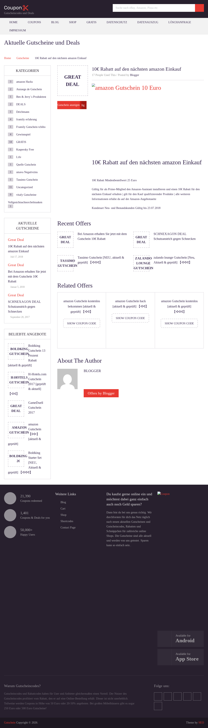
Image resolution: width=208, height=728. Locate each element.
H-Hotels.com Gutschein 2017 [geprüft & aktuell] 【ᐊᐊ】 (27, 383)
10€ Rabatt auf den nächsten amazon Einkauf (26, 249)
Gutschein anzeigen (68, 105)
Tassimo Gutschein (27, 179)
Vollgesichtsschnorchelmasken (25, 202)
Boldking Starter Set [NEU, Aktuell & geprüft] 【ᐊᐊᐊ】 (24, 462)
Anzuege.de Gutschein (29, 89)
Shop (72, 22)
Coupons (34, 22)
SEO (201, 722)
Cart (63, 508)
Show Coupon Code (81, 323)
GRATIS (91, 22)
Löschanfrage (179, 22)
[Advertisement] (180, 563)
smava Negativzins (27, 172)
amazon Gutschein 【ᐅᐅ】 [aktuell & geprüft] (24, 434)
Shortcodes (67, 521)
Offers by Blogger (101, 393)
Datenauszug (147, 22)
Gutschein (9, 722)
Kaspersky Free (25, 149)
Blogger (134, 75)
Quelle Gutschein (26, 164)
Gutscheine (22, 58)
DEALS (21, 104)
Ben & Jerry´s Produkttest (31, 96)
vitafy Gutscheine (26, 194)
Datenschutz (117, 22)
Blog (55, 22)
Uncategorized (24, 187)
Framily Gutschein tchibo (31, 126)
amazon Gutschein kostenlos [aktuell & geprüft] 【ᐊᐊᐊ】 (179, 306)
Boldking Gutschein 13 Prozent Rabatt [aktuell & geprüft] (26, 355)
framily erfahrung (26, 119)
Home (13, 22)
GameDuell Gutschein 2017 (35, 407)
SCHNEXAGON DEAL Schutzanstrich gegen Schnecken (24, 306)
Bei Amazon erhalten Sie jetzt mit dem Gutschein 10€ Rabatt (27, 276)
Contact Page (68, 527)
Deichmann (22, 111)
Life (18, 157)
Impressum (17, 30)
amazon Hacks (24, 81)
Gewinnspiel (23, 134)
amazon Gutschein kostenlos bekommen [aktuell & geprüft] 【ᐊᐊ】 (81, 306)
